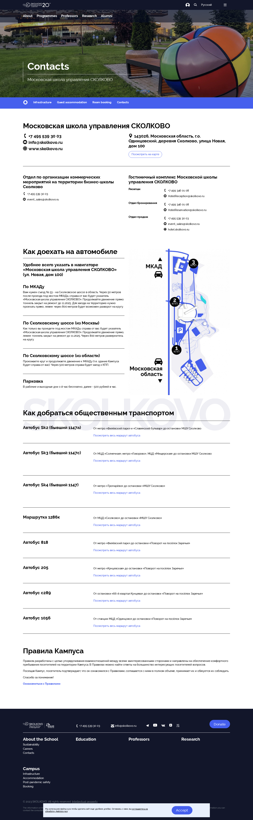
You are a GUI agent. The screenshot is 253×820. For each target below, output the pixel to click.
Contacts (123, 102)
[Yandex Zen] (170, 726)
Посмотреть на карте (145, 154)
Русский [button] (206, 5)
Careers (28, 748)
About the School (40, 739)
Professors (69, 16)
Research (89, 16)
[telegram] (147, 726)
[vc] (177, 726)
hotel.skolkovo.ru (178, 229)
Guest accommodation (72, 102)
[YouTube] (155, 726)
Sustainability (31, 744)
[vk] (163, 726)
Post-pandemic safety (36, 782)
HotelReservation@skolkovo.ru (187, 210)
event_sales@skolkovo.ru (43, 199)
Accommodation (33, 778)
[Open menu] (225, 5)
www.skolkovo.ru (46, 148)
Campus (31, 768)
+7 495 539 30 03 (45, 136)
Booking (28, 786)
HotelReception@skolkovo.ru (186, 196)
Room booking (101, 102)
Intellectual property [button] (85, 801)
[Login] (190, 5)
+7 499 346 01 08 (178, 190)
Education (86, 739)
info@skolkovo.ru (46, 142)
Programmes (47, 16)
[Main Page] (37, 5)
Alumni (106, 16)
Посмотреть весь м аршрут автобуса (116, 460)
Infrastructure (42, 102)
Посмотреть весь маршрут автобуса (116, 435)
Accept (182, 810)
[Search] (195, 4)
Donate (220, 724)
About (27, 16)
